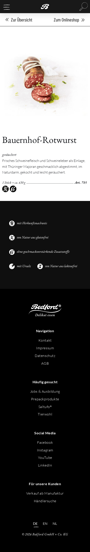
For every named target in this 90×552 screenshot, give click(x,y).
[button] (6, 7)
